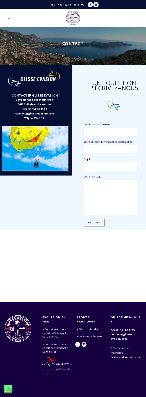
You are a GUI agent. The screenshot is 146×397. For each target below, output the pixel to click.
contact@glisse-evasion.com (34, 113)
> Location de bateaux (89, 336)
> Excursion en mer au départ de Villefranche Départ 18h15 (55, 348)
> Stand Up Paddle (87, 329)
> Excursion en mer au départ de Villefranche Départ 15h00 (55, 333)
